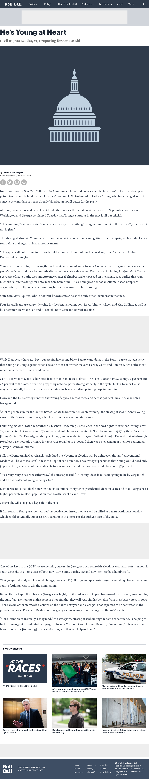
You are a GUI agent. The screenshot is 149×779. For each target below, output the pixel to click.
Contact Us (91, 765)
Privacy (90, 769)
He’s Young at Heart (33, 32)
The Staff (90, 772)
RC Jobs (103, 769)
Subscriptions (105, 772)
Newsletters (79, 772)
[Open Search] (142, 4)
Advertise (104, 765)
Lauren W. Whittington (13, 173)
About (76, 765)
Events (77, 769)
